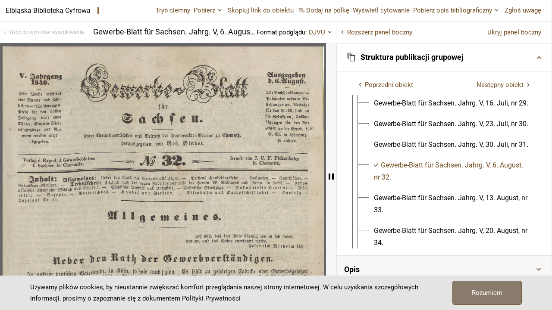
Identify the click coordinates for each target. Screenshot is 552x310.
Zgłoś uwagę (523, 10)
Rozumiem (487, 293)
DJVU (317, 32)
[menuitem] (451, 103)
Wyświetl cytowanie (381, 10)
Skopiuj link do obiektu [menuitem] (261, 10)
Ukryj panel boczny (514, 32)
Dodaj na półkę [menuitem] (327, 10)
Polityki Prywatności (211, 298)
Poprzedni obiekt (389, 85)
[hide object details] (331, 176)
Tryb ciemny (173, 10)
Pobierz (204, 10)
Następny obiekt (500, 85)
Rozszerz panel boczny (379, 32)
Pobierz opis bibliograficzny (452, 10)
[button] (444, 57)
